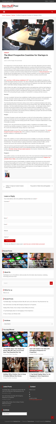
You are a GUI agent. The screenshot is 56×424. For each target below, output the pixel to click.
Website (6, 230)
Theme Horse (30, 421)
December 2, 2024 (7, 266)
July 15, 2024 (33, 378)
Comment (7, 201)
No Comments (18, 60)
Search (51, 283)
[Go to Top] (52, 417)
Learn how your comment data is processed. (34, 244)
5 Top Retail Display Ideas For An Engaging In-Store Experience (18, 310)
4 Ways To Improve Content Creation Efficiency (15, 186)
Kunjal (13, 60)
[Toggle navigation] (4, 11)
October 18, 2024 (7, 378)
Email (5, 224)
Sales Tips (39, 370)
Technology (7, 258)
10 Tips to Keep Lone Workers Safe (11, 313)
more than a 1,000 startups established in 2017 (17, 80)
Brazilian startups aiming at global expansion (20, 149)
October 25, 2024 (33, 266)
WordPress (48, 421)
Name (6, 218)
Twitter (46, 1)
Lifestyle (6, 370)
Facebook (52, 1)
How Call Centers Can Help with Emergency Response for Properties (41, 262)
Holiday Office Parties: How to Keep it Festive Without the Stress (18, 307)
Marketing (32, 370)
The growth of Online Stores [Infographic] (40, 186)
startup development (44, 71)
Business (32, 258)
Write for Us (6, 292)
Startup (6, 52)
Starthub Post (16, 421)
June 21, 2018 (7, 60)
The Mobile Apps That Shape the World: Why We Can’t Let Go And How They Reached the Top (14, 262)
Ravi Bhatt (15, 266)
